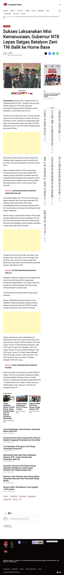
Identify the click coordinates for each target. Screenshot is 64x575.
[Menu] (60, 5)
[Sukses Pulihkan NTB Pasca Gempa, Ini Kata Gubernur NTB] (35, 398)
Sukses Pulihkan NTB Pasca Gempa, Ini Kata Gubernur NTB (34, 406)
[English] (20, 93)
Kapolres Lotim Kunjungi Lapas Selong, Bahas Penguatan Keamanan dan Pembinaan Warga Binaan (21, 478)
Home (4, 16)
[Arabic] (12, 93)
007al (10, 53)
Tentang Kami (6, 569)
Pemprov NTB (7, 499)
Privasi (40, 569)
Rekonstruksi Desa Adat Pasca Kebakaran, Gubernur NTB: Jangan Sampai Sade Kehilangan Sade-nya (19, 457)
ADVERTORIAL (7, 13)
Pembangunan (31, 496)
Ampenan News (15, 5)
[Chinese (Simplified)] (15, 93)
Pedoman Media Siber (31, 569)
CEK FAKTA (16, 13)
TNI (20, 499)
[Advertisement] (22, 143)
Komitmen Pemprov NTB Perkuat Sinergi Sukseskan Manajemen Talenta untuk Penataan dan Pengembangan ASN (19, 468)
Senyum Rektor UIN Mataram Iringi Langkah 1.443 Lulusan (20, 488)
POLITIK (34, 10)
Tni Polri (8, 16)
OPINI (47, 10)
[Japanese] (28, 93)
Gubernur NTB (13, 496)
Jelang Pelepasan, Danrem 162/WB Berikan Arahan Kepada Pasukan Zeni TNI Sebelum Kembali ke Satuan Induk (9, 411)
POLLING (23, 13)
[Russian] (31, 93)
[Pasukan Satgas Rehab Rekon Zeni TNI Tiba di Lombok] (22, 398)
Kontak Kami (15, 569)
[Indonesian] (26, 93)
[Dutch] (18, 93)
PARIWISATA (41, 10)
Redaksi (22, 569)
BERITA (12, 10)
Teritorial (13, 16)
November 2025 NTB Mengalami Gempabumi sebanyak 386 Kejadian (52, 95)
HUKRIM (28, 10)
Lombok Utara (22, 496)
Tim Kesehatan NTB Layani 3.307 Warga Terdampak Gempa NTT (19, 447)
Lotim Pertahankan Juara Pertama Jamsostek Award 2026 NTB (21, 430)
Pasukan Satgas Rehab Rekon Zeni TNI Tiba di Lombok (21, 406)
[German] (23, 93)
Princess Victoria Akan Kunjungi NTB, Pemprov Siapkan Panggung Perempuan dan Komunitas (21, 439)
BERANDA (5, 10)
